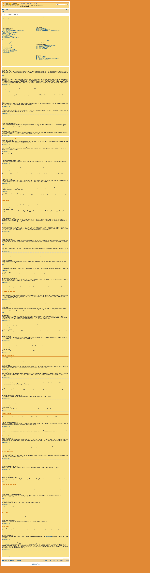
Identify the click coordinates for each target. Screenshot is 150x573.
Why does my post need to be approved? (8, 51)
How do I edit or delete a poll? (7, 45)
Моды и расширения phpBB (35, 564)
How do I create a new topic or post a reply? (9, 40)
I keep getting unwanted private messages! (43, 29)
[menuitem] (7, 10)
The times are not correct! (6, 31)
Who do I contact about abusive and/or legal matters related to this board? (47, 58)
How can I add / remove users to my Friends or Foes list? (45, 34)
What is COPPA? (5, 19)
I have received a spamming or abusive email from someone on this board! (48, 30)
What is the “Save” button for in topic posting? (9, 50)
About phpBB (10, 530)
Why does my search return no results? (42, 39)
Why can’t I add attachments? (7, 47)
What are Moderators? (39, 19)
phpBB (40, 168)
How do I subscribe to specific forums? (42, 47)
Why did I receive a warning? (6, 48)
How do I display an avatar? (6, 35)
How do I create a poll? (6, 43)
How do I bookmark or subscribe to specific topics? (44, 46)
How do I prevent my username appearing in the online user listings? (13, 30)
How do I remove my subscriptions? (41, 48)
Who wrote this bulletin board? (41, 56)
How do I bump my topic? (6, 52)
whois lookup (6, 544)
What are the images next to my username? (9, 34)
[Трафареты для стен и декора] (11, 4)
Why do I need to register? (6, 18)
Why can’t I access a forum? (6, 46)
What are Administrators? (40, 18)
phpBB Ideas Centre (48, 536)
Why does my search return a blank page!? (43, 40)
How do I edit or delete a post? (7, 41)
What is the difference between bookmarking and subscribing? (46, 45)
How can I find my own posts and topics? (42, 42)
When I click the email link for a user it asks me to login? (11, 37)
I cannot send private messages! (41, 28)
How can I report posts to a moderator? (8, 49)
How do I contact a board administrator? (42, 59)
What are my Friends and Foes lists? (42, 33)
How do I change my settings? (7, 29)
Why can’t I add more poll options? (7, 44)
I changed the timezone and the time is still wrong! (10, 32)
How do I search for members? (41, 41)
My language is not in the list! (6, 33)
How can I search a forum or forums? (42, 38)
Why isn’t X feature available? (40, 57)
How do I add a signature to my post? (8, 42)
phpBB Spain (36, 563)
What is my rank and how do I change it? (8, 36)
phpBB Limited (30, 529)
